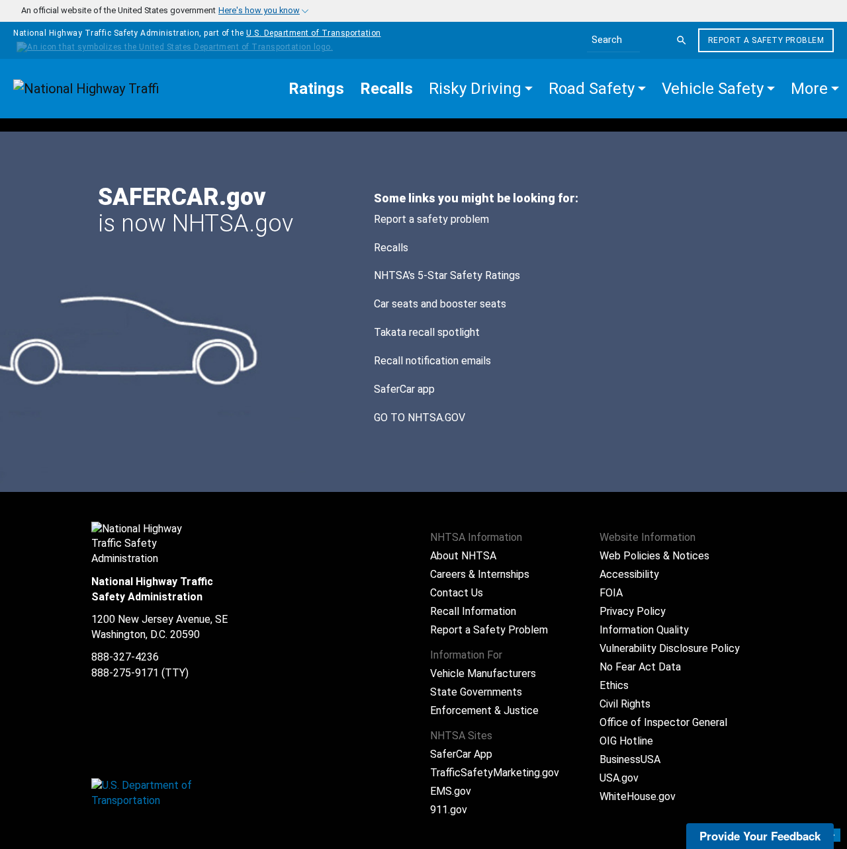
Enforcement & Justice (484, 710)
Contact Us (456, 592)
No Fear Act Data (640, 667)
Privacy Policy (633, 611)
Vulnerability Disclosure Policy (670, 648)
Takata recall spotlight (427, 332)
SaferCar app (404, 389)
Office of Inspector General (663, 722)
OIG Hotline (626, 741)
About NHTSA (463, 555)
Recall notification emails (432, 360)
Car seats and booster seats (440, 304)
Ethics (614, 685)
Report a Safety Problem (766, 40)
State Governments (476, 692)
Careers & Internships (479, 574)
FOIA (611, 592)
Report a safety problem (431, 219)
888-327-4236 (125, 657)
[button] (481, 88)
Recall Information (473, 611)
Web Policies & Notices (654, 555)
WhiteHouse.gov (638, 796)
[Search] (681, 40)
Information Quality (644, 630)
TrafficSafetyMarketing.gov (494, 772)
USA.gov (619, 778)
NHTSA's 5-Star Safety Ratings (447, 275)
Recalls (391, 247)
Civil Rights (625, 704)
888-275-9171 (125, 673)
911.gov (448, 809)
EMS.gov (450, 791)
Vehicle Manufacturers (483, 673)
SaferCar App (461, 754)
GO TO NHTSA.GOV (421, 417)
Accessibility (629, 574)
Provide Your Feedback (760, 836)
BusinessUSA (630, 759)
